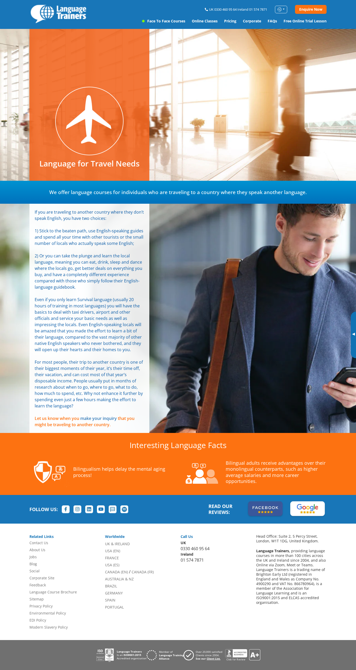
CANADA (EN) (116, 571)
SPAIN (110, 600)
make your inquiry (98, 418)
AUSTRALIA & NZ (119, 578)
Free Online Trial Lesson (305, 20)
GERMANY (114, 593)
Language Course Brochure (53, 592)
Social (34, 570)
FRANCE (112, 557)
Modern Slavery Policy (48, 627)
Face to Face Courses (166, 20)
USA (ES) (112, 564)
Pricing (230, 20)
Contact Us (38, 542)
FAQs (272, 20)
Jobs (33, 556)
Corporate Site (41, 577)
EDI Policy (37, 620)
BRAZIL (111, 586)
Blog (33, 563)
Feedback (37, 584)
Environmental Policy (47, 613)
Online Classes (205, 20)
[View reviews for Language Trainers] (242, 655)
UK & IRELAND (117, 543)
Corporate (252, 20)
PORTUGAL (114, 607)
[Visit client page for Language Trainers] (204, 655)
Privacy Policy (41, 606)
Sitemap (36, 599)
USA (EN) (112, 550)
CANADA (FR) (143, 571)
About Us (37, 549)
